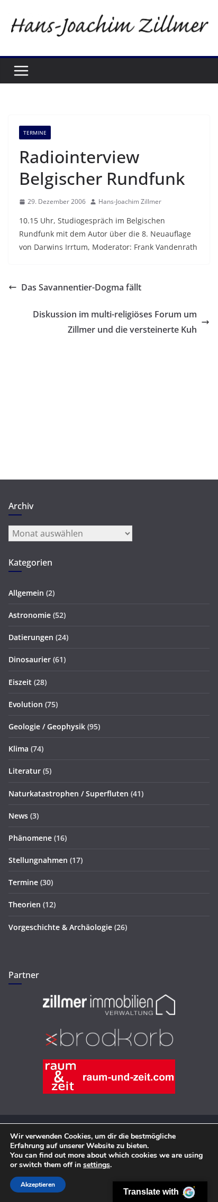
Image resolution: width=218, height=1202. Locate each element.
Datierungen (30, 637)
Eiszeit (20, 682)
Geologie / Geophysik (46, 726)
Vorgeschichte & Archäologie (60, 927)
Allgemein (26, 593)
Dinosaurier (29, 659)
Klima (18, 749)
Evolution (25, 704)
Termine (35, 132)
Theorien (24, 904)
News (18, 816)
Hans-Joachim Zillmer (129, 201)
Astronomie (29, 615)
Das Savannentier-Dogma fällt (81, 287)
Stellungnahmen (38, 860)
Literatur (24, 771)
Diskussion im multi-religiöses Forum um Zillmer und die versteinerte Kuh (115, 321)
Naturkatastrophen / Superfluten (68, 793)
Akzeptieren (38, 1184)
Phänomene (30, 838)
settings (96, 1165)
